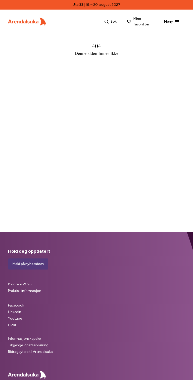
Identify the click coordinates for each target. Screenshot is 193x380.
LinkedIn (14, 312)
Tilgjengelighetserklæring (28, 345)
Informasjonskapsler (24, 338)
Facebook (16, 305)
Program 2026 (19, 284)
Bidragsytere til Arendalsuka (30, 352)
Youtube (15, 318)
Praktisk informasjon (24, 291)
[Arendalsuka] (27, 22)
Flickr (12, 325)
